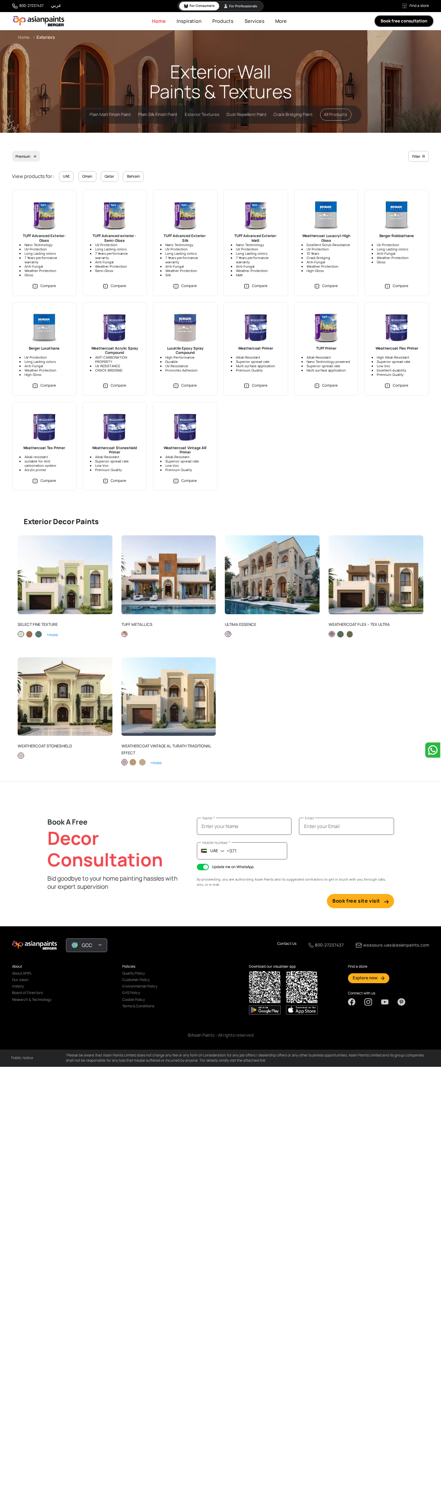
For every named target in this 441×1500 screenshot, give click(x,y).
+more (49, 635)
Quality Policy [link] (133, 973)
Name (208, 818)
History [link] (18, 986)
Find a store (419, 5)
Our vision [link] (20, 979)
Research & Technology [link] (31, 999)
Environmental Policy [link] (139, 986)
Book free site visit (356, 900)
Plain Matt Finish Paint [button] (110, 114)
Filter (416, 156)
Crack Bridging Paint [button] (293, 114)
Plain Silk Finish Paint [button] (157, 114)
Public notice (22, 1057)
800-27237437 (31, 5)
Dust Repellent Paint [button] (247, 114)
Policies (128, 966)
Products (222, 21)
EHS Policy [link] (131, 992)
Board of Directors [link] (27, 992)
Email (309, 818)
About (17, 966)
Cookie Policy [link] (133, 999)
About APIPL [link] (22, 973)
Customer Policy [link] (135, 979)
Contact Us (286, 943)
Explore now (365, 978)
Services (254, 21)
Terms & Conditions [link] (138, 1006)
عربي (56, 5)
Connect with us (361, 993)
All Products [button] (335, 114)
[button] (44, 285)
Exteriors (46, 37)
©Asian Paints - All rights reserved (221, 1035)
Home (159, 21)
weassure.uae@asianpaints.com (396, 945)
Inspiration (189, 21)
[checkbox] (203, 867)
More (281, 21)
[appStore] (265, 1010)
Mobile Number (216, 842)
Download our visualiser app (272, 966)
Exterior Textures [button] (202, 114)
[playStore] (302, 1010)
